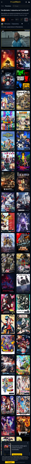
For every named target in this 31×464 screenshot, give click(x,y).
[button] (8, 59)
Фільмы (7, 24)
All (2, 24)
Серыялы (15, 24)
